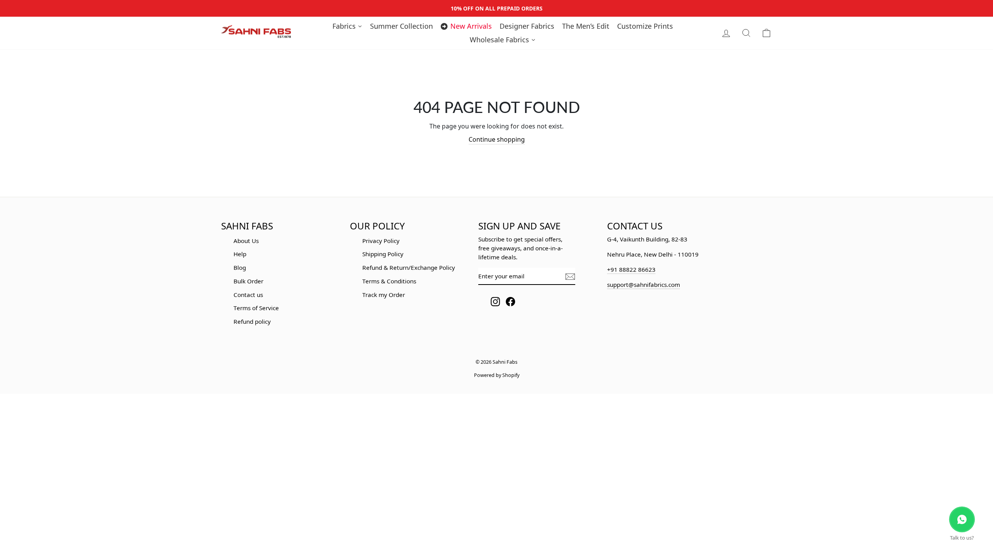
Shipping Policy (382, 254)
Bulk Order (248, 281)
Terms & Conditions (389, 281)
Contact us (248, 295)
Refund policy (252, 321)
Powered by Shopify (496, 375)
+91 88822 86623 (631, 269)
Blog (240, 267)
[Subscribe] (570, 276)
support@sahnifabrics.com (643, 284)
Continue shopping (497, 139)
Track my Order (383, 295)
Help (240, 254)
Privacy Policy (381, 241)
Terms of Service (256, 308)
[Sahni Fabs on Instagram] (495, 301)
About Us (246, 241)
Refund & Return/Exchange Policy (408, 267)
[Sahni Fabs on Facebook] (510, 301)
